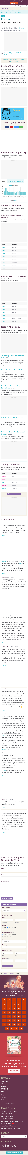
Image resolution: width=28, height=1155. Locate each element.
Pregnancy (4, 1081)
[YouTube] (2, 1146)
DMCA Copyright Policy (7, 1104)
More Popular (12, 934)
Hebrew (21, 28)
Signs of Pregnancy (7, 1116)
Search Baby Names (7, 966)
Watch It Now (14, 3)
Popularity (16, 59)
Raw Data (11, 181)
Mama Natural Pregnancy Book (10, 1126)
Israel (21, 563)
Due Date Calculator (7, 1118)
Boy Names (11, 973)
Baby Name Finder (6, 1114)
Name (2, 868)
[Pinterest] (15, 1146)
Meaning (6, 59)
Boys (10, 927)
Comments (16, 61)
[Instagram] (12, 1146)
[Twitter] (8, 1146)
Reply (4, 535)
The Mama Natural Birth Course (10, 1128)
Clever (4, 770)
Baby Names (5, 8)
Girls (15, 927)
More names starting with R (14, 1152)
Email (2, 875)
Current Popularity (8, 932)
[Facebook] (5, 1146)
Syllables (6, 958)
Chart (4, 181)
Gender (4, 925)
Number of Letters (7, 950)
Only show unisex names (9, 930)
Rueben (4, 561)
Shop (2, 1091)
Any (5, 927)
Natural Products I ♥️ (7, 1123)
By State (20, 181)
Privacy (3, 1099)
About (3, 1095)
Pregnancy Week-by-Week (9, 1111)
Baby (2, 1084)
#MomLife (4, 1089)
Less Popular (7, 936)
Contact (3, 1097)
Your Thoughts (6, 881)
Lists (15, 12)
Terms (3, 1101)
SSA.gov (16, 200)
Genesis (4, 749)
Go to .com (20, 5)
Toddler (4, 1086)
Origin (3, 939)
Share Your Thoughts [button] (14, 494)
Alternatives (22, 59)
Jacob (4, 735)
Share (11, 59)
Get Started (3, 10)
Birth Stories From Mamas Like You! (12, 1121)
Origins (19, 12)
